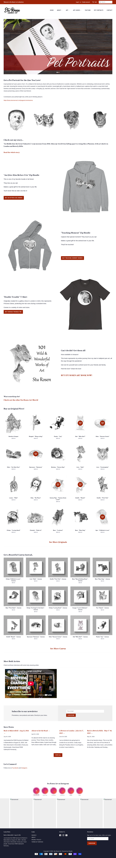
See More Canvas (58, 648)
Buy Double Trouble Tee (13, 312)
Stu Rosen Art (57, 851)
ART (67, 10)
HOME (52, 10)
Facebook (15, 768)
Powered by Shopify (67, 851)
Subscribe (71, 715)
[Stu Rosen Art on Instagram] (63, 835)
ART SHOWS (77, 10)
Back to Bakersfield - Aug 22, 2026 (12, 835)
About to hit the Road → (41, 731)
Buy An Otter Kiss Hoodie (13, 197)
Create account (86, 2)
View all (58, 755)
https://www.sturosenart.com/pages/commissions (18, 100)
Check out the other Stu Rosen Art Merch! (21, 400)
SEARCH (34, 835)
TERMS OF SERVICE (37, 842)
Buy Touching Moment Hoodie (72, 258)
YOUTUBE (88, 10)
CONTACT (109, 10)
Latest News (7, 832)
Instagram (24, 768)
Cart (96, 2)
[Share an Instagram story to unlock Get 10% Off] (36, 790)
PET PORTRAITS (98, 10)
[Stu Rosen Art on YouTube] (66, 835)
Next (109, 46)
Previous (7, 46)
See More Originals (58, 542)
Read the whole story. (12, 152)
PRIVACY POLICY (36, 839)
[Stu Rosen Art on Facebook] (60, 835)
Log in (77, 2)
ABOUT (59, 10)
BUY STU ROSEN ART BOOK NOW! (76, 375)
